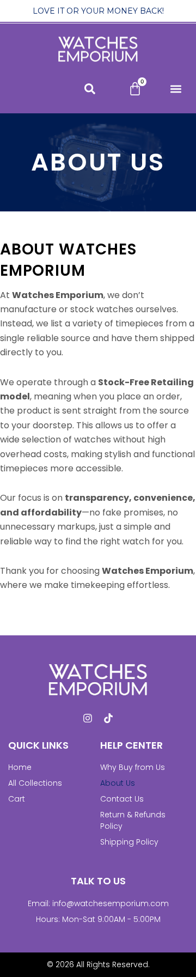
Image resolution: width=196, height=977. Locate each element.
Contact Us (122, 798)
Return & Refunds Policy (133, 820)
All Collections (35, 783)
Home (20, 767)
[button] (176, 89)
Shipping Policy (129, 841)
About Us (117, 783)
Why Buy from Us (132, 767)
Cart (16, 798)
